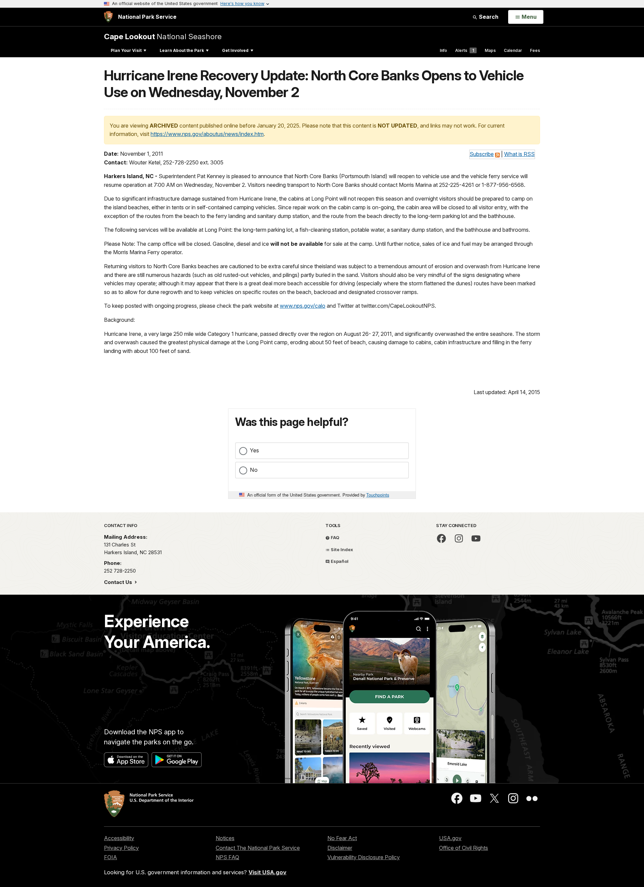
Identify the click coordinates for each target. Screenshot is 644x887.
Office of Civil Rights (463, 847)
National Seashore (163, 36)
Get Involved (235, 50)
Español (339, 561)
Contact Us (118, 582)
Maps (490, 50)
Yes (254, 450)
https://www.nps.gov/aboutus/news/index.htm (207, 134)
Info (443, 50)
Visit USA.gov (267, 872)
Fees (535, 50)
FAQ (334, 537)
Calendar (513, 50)
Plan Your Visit (126, 50)
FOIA (110, 857)
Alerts (464, 50)
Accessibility (119, 838)
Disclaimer (339, 847)
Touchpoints (377, 495)
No (254, 469)
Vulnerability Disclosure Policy (363, 857)
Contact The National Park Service (258, 847)
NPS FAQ (227, 857)
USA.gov (450, 838)
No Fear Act (342, 838)
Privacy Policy (121, 847)
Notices (225, 838)
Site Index (341, 549)
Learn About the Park (182, 50)
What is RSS (519, 154)
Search (488, 16)
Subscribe (482, 154)
